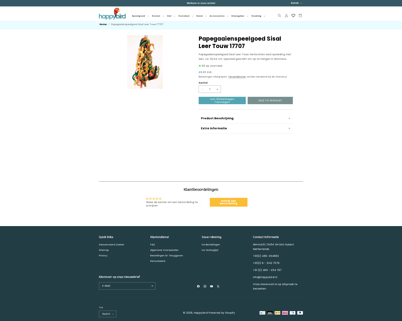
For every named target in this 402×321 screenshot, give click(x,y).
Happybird (201, 313)
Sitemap (104, 250)
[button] (140, 16)
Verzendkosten (237, 76)
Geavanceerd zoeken (111, 244)
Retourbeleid (157, 261)
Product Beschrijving (217, 118)
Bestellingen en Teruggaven (166, 255)
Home (103, 24)
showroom (268, 284)
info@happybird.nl (265, 277)
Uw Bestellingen (211, 244)
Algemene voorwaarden (164, 250)
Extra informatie (214, 128)
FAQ (152, 244)
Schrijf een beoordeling (228, 202)
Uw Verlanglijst (210, 250)
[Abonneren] (151, 286)
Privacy (103, 255)
